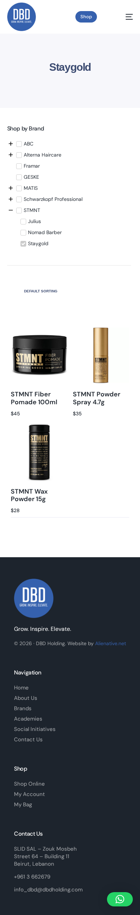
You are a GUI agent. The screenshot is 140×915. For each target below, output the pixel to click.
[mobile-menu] (123, 17)
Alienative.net (110, 643)
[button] (120, 899)
